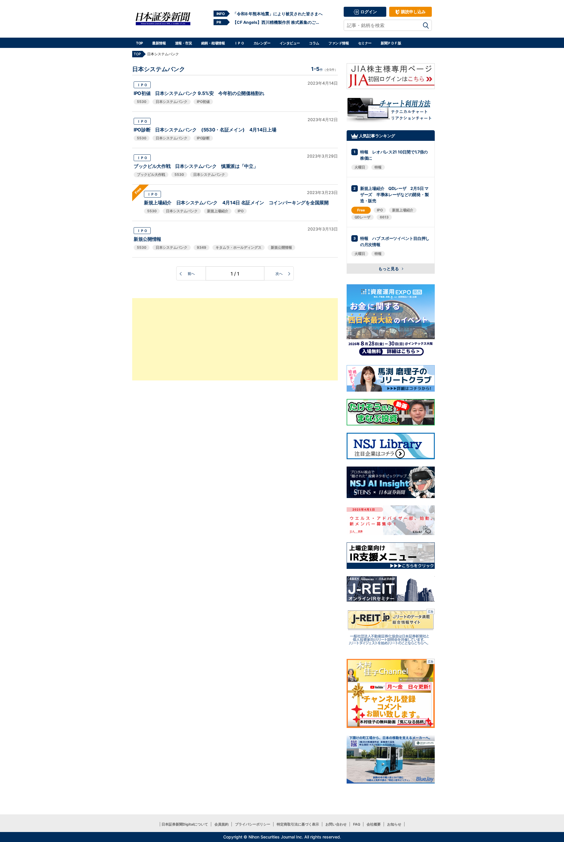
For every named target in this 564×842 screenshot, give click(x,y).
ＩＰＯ (239, 43)
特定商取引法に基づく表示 (298, 824)
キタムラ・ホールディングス (238, 247)
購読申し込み (413, 11)
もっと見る (389, 268)
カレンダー (262, 43)
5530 (141, 101)
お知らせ (394, 824)
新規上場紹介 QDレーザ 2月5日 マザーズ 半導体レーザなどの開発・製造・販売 (394, 194)
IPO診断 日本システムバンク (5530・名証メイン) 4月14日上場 (205, 130)
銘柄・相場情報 (213, 43)
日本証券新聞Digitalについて (185, 824)
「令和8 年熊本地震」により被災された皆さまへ (278, 13)
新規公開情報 (147, 239)
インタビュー (290, 43)
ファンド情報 (338, 43)
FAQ (356, 824)
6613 (384, 217)
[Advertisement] (235, 339)
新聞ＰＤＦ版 (391, 43)
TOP (139, 43)
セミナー (365, 43)
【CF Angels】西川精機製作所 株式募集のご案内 (278, 22)
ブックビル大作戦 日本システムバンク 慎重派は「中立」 (196, 166)
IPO (241, 211)
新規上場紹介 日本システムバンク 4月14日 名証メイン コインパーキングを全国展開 (236, 203)
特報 (378, 167)
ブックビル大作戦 (151, 174)
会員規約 (221, 824)
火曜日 (360, 167)
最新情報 (159, 43)
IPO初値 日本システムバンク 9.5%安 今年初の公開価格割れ (199, 93)
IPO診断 (203, 138)
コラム (314, 43)
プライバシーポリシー (252, 824)
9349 (201, 247)
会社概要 (374, 824)
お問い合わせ (336, 824)
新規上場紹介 (217, 211)
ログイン (368, 11)
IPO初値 (203, 101)
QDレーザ (362, 217)
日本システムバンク (171, 101)
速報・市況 (183, 43)
